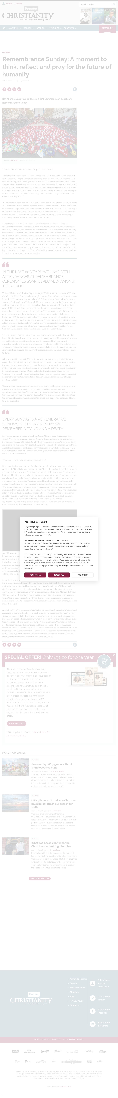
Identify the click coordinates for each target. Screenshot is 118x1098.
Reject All (59, 575)
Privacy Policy (37, 565)
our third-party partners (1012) (63, 529)
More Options (83, 575)
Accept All (35, 575)
